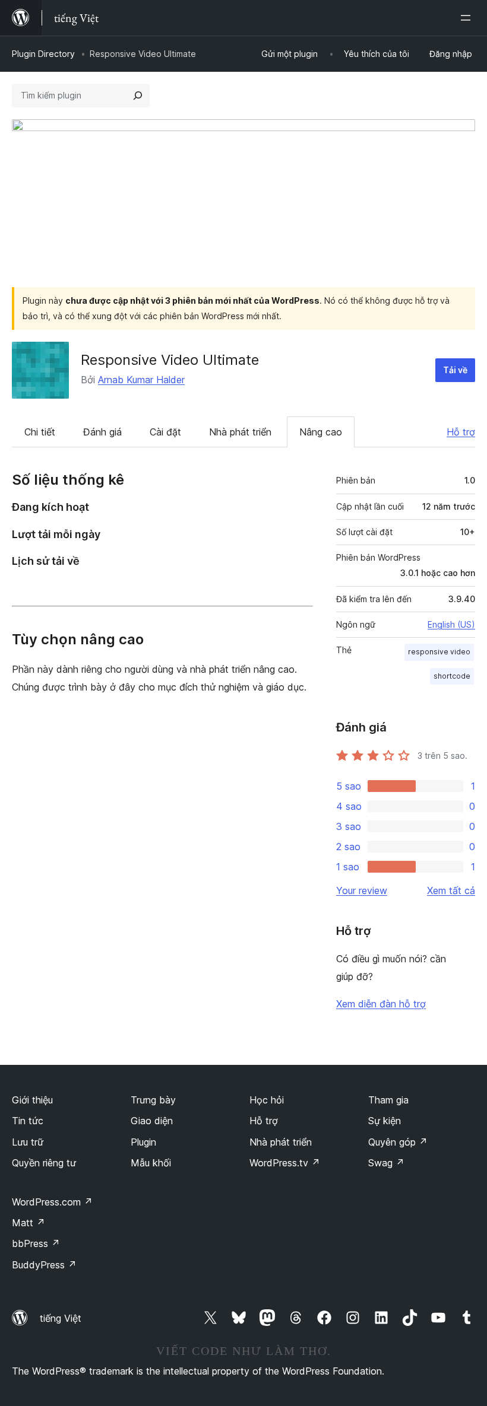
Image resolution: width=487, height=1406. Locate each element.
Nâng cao (320, 432)
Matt (28, 1223)
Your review (361, 890)
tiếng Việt (60, 1318)
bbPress (36, 1243)
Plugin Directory (43, 54)
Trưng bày (153, 1100)
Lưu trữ (27, 1142)
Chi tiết (39, 432)
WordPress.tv (284, 1163)
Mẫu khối (151, 1163)
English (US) (451, 624)
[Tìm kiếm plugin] (138, 95)
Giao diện (152, 1121)
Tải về (455, 370)
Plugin (143, 1142)
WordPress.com (52, 1202)
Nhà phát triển (240, 432)
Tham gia (388, 1100)
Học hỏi (266, 1100)
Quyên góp (398, 1142)
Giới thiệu (32, 1100)
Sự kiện (384, 1121)
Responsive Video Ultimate (170, 359)
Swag (386, 1163)
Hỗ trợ (461, 432)
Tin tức (27, 1121)
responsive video (439, 651)
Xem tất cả (451, 890)
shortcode (452, 676)
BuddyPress (44, 1265)
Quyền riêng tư (44, 1163)
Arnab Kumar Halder (141, 380)
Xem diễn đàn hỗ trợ (381, 1004)
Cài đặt (165, 432)
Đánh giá (102, 432)
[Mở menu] (468, 18)
